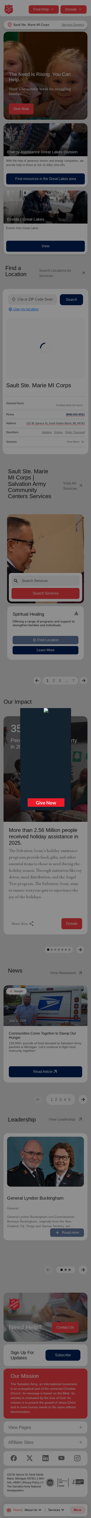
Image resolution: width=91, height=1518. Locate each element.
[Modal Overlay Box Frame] (45, 759)
